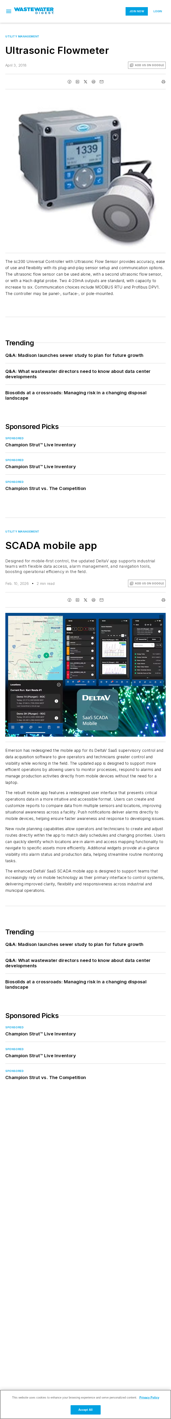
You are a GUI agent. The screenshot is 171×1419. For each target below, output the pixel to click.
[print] (163, 81)
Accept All (85, 1409)
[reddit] (93, 81)
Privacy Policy (149, 1397)
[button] (8, 11)
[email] (101, 81)
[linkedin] (77, 81)
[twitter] (85, 81)
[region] (85, 1404)
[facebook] (69, 81)
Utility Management (22, 36)
